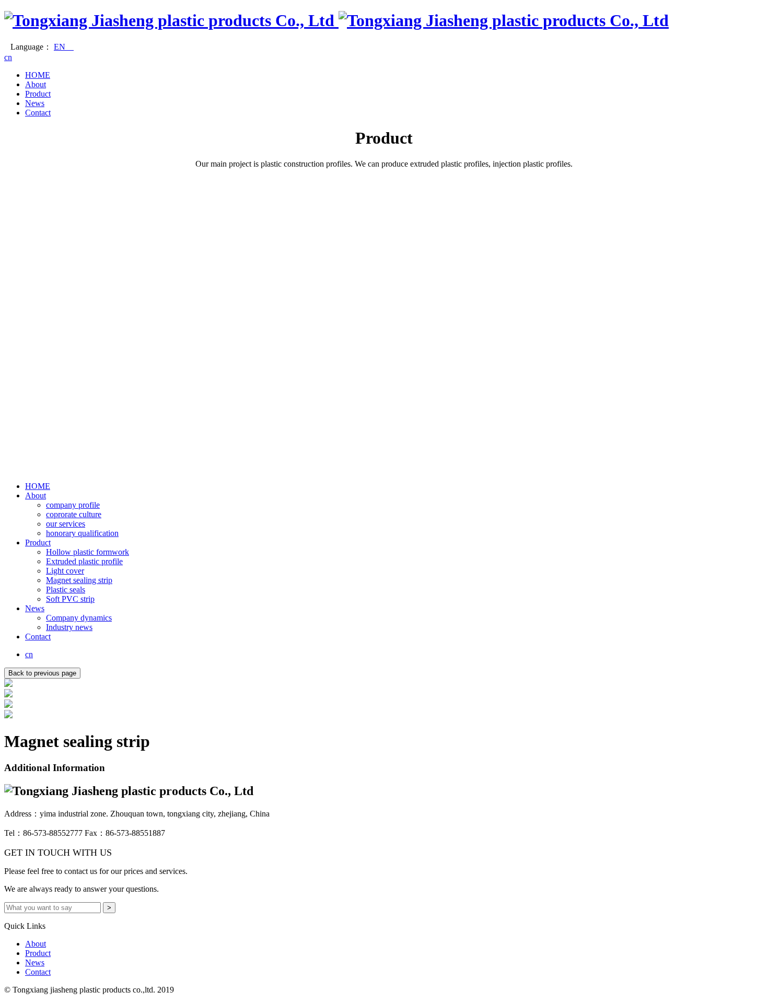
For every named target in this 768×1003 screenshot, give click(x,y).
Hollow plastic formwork (87, 551)
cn (8, 57)
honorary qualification (82, 533)
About (35, 84)
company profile (73, 504)
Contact (38, 112)
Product (38, 93)
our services (65, 523)
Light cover (65, 570)
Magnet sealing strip (79, 580)
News (34, 103)
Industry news (69, 627)
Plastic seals (65, 589)
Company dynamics (79, 617)
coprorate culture (73, 514)
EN (64, 46)
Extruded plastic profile (84, 561)
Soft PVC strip (70, 598)
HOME (37, 75)
